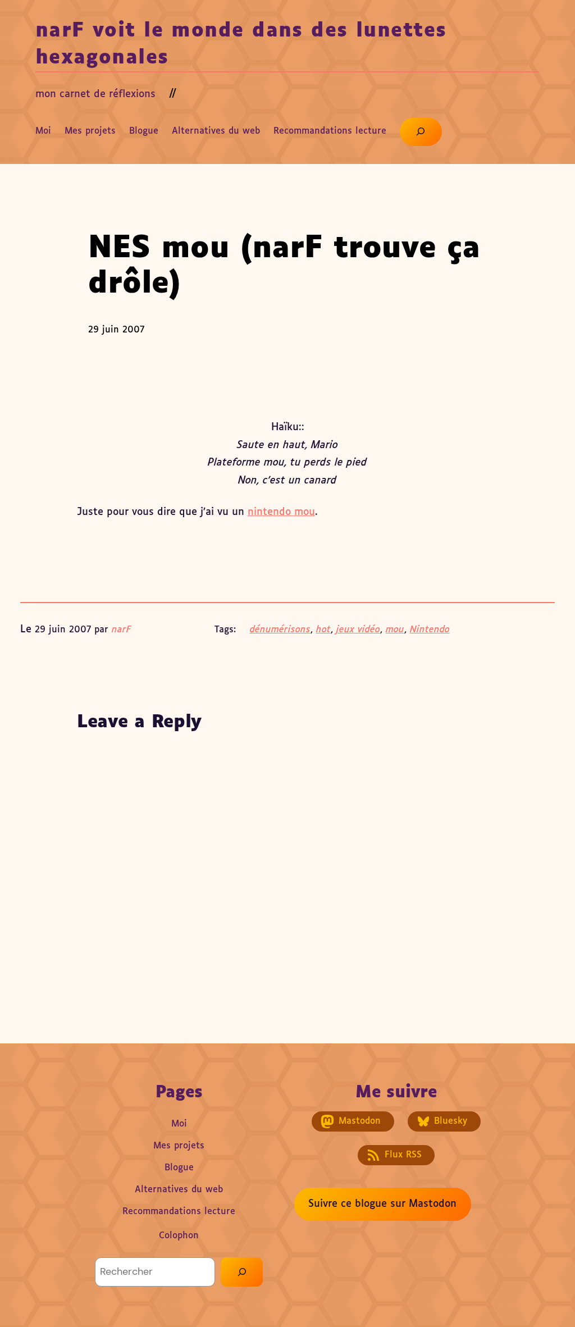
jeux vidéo (358, 630)
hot (323, 630)
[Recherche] (242, 1271)
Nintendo (430, 630)
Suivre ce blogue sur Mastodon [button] (382, 1204)
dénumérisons (280, 630)
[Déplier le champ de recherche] (421, 131)
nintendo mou (281, 512)
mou (395, 630)
